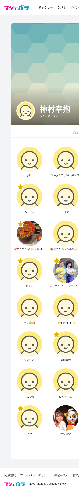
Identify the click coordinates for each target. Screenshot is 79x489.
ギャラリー (45, 7)
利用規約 (10, 475)
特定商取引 (61, 475)
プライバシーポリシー (35, 475)
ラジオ (61, 7)
